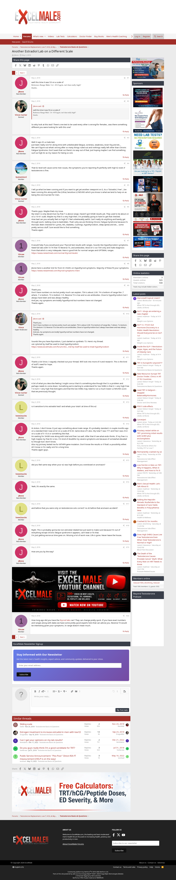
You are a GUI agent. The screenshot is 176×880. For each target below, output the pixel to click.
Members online (141, 578)
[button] (20, 36)
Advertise (161, 863)
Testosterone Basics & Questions (47, 727)
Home (16, 36)
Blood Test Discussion (145, 550)
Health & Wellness (144, 517)
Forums (27, 36)
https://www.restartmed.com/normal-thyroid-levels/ (54, 253)
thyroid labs (65, 620)
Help (151, 867)
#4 (128, 163)
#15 (127, 460)
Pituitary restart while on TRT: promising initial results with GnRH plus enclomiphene (149, 434)
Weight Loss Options (145, 321)
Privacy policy (142, 867)
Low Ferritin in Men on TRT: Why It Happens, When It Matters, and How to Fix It (149, 468)
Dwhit (22, 727)
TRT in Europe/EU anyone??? (149, 362)
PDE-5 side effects (145, 406)
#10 (127, 314)
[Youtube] (123, 836)
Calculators (72, 36)
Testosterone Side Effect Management (146, 460)
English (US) (19, 867)
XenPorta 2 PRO (78, 878)
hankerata (23, 750)
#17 (127, 504)
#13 (127, 402)
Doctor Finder (85, 36)
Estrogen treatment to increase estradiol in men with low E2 (50, 732)
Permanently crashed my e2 (149, 451)
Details (120, 874)
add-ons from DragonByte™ (82, 874)
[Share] (124, 78)
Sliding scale (26, 724)
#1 (128, 78)
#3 (128, 138)
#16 (127, 482)
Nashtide (121, 726)
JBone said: (37, 106)
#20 (127, 616)
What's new (38, 36)
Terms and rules (129, 867)
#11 (127, 357)
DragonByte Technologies (109, 874)
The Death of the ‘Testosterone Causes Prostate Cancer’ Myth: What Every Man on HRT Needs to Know (149, 559)
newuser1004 (138, 583)
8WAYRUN (100, 878)
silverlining (148, 583)
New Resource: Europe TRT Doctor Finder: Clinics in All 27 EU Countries (149, 376)
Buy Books (99, 36)
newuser (156, 583)
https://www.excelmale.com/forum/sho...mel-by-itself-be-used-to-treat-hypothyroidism (70, 346)
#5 (128, 185)
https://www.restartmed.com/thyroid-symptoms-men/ (55, 270)
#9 (128, 285)
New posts (16, 42)
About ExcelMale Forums (73, 844)
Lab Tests (60, 36)
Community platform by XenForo (88, 872)
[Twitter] (118, 836)
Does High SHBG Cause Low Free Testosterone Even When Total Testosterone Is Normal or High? (149, 538)
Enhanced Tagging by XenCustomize (89, 876)
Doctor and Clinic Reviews (147, 402)
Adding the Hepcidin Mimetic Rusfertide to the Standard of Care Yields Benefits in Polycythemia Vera (148, 505)
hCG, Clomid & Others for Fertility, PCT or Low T (146, 447)
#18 (127, 525)
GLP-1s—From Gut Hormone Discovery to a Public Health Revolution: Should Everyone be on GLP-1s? (149, 330)
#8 (128, 263)
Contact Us (152, 863)
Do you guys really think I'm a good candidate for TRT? (47, 747)
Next (22, 73)
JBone (16, 55)
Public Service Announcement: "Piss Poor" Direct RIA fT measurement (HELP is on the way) (48, 757)
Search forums (27, 42)
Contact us (117, 867)
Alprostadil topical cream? (148, 298)
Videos (51, 36)
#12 (127, 379)
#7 (128, 240)
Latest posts (139, 293)
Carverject (141, 419)
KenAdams (24, 742)
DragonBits (24, 734)
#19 (127, 547)
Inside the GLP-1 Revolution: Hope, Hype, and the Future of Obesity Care (149, 349)
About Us (142, 863)
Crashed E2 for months (147, 521)
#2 (128, 101)
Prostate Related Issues (146, 571)
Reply (127, 95)
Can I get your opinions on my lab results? (41, 739)
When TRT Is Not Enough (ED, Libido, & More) (148, 306)
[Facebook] (113, 836)
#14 (127, 424)
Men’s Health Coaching (116, 36)
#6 (128, 207)
